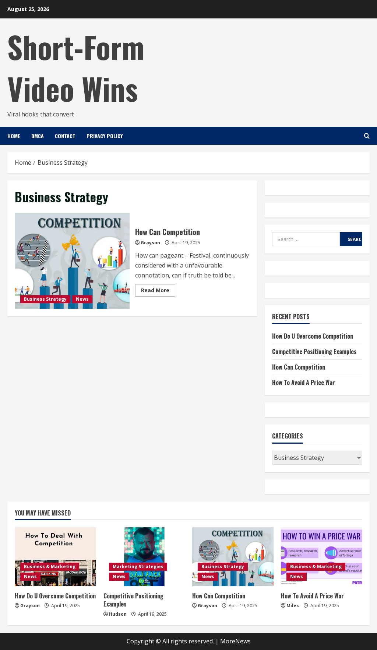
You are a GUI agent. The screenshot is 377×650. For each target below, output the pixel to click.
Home (13, 136)
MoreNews (235, 641)
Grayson (150, 243)
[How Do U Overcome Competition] (55, 556)
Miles (292, 605)
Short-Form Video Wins (75, 67)
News (82, 299)
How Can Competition (72, 261)
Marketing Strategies (138, 566)
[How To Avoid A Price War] (321, 556)
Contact (65, 136)
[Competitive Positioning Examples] (144, 556)
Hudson (118, 614)
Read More (158, 291)
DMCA (37, 136)
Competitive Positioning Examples (314, 351)
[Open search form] (367, 136)
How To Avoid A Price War (303, 382)
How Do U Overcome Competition (312, 336)
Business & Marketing (49, 566)
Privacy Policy (105, 136)
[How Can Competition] (233, 556)
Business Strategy (45, 299)
